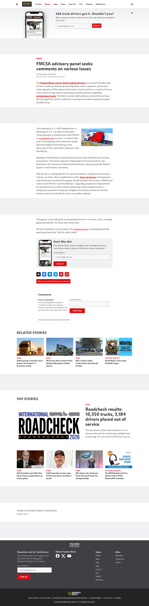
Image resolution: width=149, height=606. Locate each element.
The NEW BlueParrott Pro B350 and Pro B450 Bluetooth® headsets (116, 476)
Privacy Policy (45, 598)
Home (87, 404)
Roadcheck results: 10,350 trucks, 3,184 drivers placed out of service (105, 417)
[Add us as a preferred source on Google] (67, 274)
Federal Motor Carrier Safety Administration (63, 82)
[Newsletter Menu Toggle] (132, 4)
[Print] (38, 274)
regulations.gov (81, 229)
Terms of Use (33, 598)
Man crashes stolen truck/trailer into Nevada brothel (87, 363)
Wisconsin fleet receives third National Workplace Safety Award (59, 363)
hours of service (88, 177)
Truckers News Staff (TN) (46, 74)
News (39, 58)
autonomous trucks (46, 95)
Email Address (60, 253)
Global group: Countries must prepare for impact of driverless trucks (30, 363)
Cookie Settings (95, 598)
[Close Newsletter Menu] (132, 13)
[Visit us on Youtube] (69, 555)
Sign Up (96, 26)
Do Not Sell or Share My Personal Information (70, 598)
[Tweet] (55, 274)
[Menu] (17, 4)
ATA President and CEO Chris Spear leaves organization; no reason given (30, 476)
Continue (77, 311)
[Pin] (61, 274)
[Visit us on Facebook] (58, 555)
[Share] (44, 274)
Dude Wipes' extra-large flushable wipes (115, 362)
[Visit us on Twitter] (63, 555)
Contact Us (107, 598)
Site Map (117, 598)
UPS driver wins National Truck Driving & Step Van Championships (87, 476)
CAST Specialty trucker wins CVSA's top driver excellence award (58, 476)
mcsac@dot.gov (46, 138)
